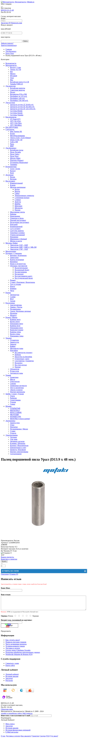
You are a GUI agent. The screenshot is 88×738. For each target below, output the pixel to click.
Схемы (12, 297)
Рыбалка (13, 398)
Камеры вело (15, 326)
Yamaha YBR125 (16, 84)
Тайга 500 (14, 142)
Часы (12, 291)
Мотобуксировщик (17, 136)
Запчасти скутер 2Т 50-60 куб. (22, 105)
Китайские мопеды (17, 88)
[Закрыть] (2, 6)
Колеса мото (15, 322)
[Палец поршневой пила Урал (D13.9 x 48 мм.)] (38, 538)
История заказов (12, 676)
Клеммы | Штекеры (17, 443)
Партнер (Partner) (16, 160)
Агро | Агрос (15, 169)
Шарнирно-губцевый (18, 239)
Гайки (17, 193)
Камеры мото (15, 319)
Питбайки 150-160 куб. (19, 100)
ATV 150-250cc (16, 123)
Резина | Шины (11, 317)
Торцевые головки (17, 233)
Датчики (13, 437)
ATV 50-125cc (15, 121)
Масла (12, 379)
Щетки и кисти (16, 241)
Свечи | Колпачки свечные (20, 311)
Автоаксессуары (16, 373)
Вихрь (12, 177)
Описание (5, 574)
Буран (12, 134)
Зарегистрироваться (8, 45)
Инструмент (10, 181)
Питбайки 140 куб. (17, 98)
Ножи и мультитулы (18, 264)
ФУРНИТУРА (15, 417)
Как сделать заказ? (13, 640)
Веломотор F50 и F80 (18, 94)
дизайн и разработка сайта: (16, 713)
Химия (8, 375)
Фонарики (14, 237)
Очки (12, 425)
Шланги (13, 315)
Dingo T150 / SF (16, 140)
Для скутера (10, 103)
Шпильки (18, 206)
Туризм (13, 402)
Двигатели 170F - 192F (19, 249)
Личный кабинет (12, 674)
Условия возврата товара (15, 646)
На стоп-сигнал (21, 365)
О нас (3, 736)
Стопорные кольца (22, 198)
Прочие (18, 367)
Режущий (14, 224)
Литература (14, 295)
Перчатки (14, 427)
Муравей (13, 76)
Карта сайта (10, 665)
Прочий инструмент (18, 220)
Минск (12, 74)
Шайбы (18, 204)
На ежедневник (21, 272)
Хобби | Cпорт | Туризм (15, 394)
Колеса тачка (15, 334)
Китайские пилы (16, 150)
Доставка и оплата (13, 648)
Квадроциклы (11, 117)
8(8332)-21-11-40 (7, 10)
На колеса (18, 363)
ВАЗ (12, 299)
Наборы (13, 214)
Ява (11, 80)
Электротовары (12, 435)
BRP (12, 146)
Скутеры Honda (16, 111)
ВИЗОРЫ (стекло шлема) (20, 419)
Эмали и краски (16, 390)
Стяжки (18, 200)
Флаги (12, 286)
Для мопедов (11, 86)
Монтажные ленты (17, 212)
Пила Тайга (14, 154)
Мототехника (11, 251)
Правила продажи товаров (16, 642)
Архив (12, 301)
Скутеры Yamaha (16, 115)
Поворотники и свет (18, 448)
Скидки (43, 736)
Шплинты (19, 208)
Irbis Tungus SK (16, 131)
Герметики (14, 377)
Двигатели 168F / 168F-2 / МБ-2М (23, 247)
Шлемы (8, 406)
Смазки (13, 383)
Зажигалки (14, 257)
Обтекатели (14, 369)
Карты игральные (17, 260)
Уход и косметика (17, 388)
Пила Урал (14, 156)
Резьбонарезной (16, 226)
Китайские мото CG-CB (19, 82)
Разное (8, 293)
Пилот (12, 92)
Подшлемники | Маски (19, 429)
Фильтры (13, 313)
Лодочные (10, 175)
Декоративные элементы (24, 195)
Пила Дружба (15, 152)
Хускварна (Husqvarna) (19, 162)
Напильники (15, 216)
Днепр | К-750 (15, 69)
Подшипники (15, 309)
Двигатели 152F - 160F (19, 245)
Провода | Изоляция (18, 450)
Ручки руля (14, 371)
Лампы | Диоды (16, 307)
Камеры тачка (15, 332)
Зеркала (13, 344)
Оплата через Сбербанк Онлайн (18, 650)
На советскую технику (23, 353)
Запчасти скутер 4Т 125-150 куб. (23, 109)
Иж (11, 72)
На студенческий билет (24, 278)
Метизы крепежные (18, 187)
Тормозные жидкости (18, 386)
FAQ (48, 736)
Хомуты (18, 202)
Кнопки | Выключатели (19, 445)
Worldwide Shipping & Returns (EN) (19, 654)
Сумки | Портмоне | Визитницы (22, 282)
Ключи (12, 185)
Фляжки (13, 288)
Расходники (10, 303)
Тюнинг (9, 338)
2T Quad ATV (15, 119)
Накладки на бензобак (23, 357)
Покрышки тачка (16, 336)
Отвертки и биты (17, 218)
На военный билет (22, 270)
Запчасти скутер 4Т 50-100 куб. (22, 107)
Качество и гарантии (9, 558)
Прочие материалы (17, 392)
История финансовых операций (18, 730)
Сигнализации (16, 454)
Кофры (12, 346)
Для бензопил (11, 148)
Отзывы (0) (13, 574)
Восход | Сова (15, 67)
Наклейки (14, 350)
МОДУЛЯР (14, 414)
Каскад (13, 171)
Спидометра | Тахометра (24, 361)
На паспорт (19, 274)
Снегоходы (10, 129)
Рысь (12, 144)
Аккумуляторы (16, 305)
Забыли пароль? (7, 43)
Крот (12, 173)
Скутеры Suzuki (16, 113)
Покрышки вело (16, 328)
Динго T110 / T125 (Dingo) (20, 138)
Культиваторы (11, 167)
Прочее (17, 210)
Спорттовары (15, 400)
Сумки (12, 431)
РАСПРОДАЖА (12, 127)
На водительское (21, 268)
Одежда (13, 433)
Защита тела (15, 423)
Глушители (14, 340)
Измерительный (16, 183)
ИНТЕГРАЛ (15, 410)
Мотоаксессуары (16, 348)
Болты (17, 189)
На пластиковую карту (23, 276)
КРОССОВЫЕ (16, 412)
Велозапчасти (11, 63)
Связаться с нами (12, 663)
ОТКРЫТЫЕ (15, 408)
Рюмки (13, 280)
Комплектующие (16, 330)
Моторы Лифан (12, 243)
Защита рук (14, 342)
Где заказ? (54, 736)
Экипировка (10, 421)
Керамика (14, 262)
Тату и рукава (15, 284)
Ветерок (13, 179)
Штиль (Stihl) (15, 158)
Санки (12, 404)
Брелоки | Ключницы (18, 255)
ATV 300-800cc (16, 125)
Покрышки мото (16, 324)
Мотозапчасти (11, 65)
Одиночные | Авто (22, 359)
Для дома (13, 439)
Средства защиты (17, 231)
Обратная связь (7, 709)
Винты (17, 191)
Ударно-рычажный (17, 235)
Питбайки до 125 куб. (18, 96)
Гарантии (35, 736)
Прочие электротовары (19, 452)
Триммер (13, 165)
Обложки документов (18, 266)
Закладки (9, 678)
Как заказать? (26, 736)
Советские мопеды (17, 90)
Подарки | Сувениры (14, 253)
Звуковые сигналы (17, 441)
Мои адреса (10, 724)
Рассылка (9, 680)
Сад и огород (15, 229)
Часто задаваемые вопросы (16, 644)
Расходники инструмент (19, 222)
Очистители (15, 381)
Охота (12, 396)
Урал (12, 78)
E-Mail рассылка (12, 732)
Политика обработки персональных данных (23, 652)
